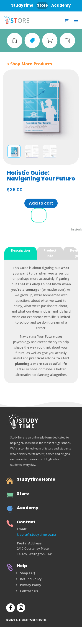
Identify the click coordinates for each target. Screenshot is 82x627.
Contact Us (29, 591)
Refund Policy (31, 579)
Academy (27, 507)
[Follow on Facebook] (10, 607)
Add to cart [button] (41, 203)
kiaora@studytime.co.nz (36, 534)
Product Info (50, 253)
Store (23, 493)
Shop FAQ (27, 573)
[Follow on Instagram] (21, 607)
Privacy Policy (30, 585)
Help (22, 566)
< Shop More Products (29, 64)
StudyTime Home (36, 479)
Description (20, 250)
